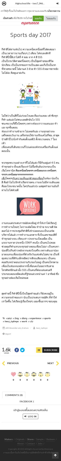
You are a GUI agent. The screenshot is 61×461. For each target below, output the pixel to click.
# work (23, 321)
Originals (20, 439)
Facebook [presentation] (27, 402)
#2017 (9, 318)
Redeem (50, 439)
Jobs (40, 443)
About (20, 443)
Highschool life (22, 3)
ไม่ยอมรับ (51, 18)
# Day (16, 318)
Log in (32, 416)
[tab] (13, 394)
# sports (46, 318)
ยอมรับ (38, 18)
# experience (34, 318)
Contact (31, 443)
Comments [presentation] (14, 395)
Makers (11, 3)
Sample (40, 439)
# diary (23, 318)
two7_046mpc (40, 3)
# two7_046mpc (11, 321)
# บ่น (30, 321)
